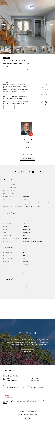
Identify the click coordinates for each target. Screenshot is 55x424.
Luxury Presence (31, 411)
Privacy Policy (33, 414)
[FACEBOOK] (25, 418)
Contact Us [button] (27, 351)
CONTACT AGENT (27, 158)
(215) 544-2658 (27, 149)
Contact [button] (9, 106)
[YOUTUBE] (29, 418)
